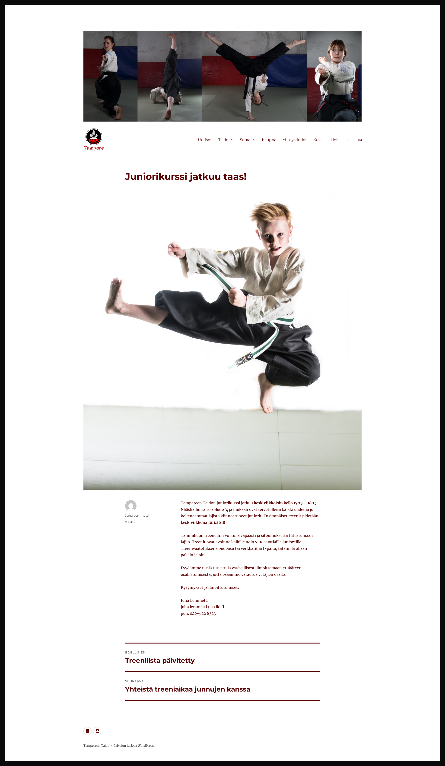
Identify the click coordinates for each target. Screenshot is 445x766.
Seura (245, 140)
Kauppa (269, 140)
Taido (223, 140)
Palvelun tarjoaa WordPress (134, 746)
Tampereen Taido (96, 746)
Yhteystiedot (295, 140)
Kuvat (318, 140)
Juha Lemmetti (137, 515)
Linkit (336, 140)
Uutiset (205, 140)
